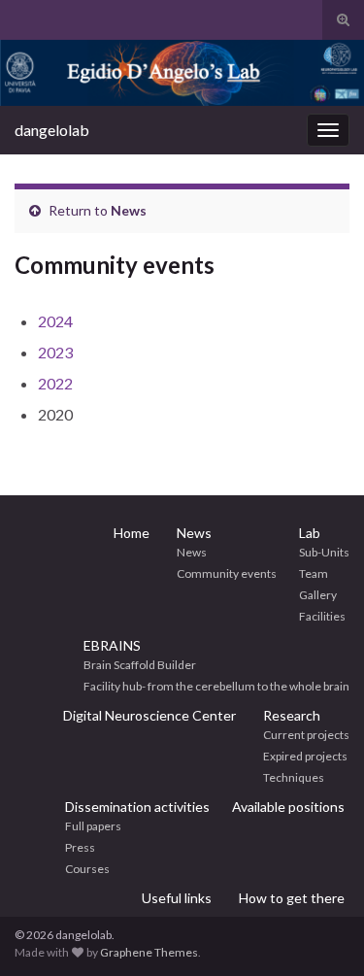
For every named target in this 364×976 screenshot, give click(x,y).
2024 (55, 321)
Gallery (318, 595)
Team (313, 573)
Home (131, 532)
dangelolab (52, 129)
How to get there (292, 898)
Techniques (293, 777)
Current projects (306, 734)
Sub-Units (324, 552)
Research (291, 715)
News (129, 210)
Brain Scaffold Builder (139, 664)
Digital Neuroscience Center (149, 715)
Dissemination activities (137, 806)
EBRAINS (112, 645)
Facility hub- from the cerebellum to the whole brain (216, 686)
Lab (309, 532)
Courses (87, 868)
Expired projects (305, 756)
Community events (227, 573)
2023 (55, 352)
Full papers (93, 826)
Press (80, 847)
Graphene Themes (149, 952)
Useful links (177, 898)
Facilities (322, 616)
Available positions (288, 806)
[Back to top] (320, 932)
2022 (55, 383)
